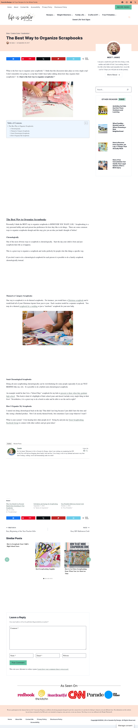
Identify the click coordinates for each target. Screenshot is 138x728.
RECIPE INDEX (123, 7)
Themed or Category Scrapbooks (20, 131)
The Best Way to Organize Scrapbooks (21, 126)
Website (66, 655)
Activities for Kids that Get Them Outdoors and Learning (119, 109)
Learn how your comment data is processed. (53, 669)
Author (9, 443)
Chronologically (15, 129)
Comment (14, 628)
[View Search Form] (129, 17)
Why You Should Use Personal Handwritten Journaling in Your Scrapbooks (15, 506)
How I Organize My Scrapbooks (20, 136)
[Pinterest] (131, 2)
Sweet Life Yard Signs (81, 20)
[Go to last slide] (7, 559)
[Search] (128, 89)
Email (39, 655)
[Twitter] (87, 450)
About (16, 7)
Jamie (13, 43)
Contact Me (24, 7)
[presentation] (47, 554)
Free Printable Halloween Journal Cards (72, 504)
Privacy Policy (47, 7)
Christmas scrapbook (75, 300)
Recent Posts (18, 443)
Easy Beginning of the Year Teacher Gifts (21, 529)
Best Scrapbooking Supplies (45, 569)
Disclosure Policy (60, 7)
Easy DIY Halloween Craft (80, 529)
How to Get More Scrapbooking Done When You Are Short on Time (76, 571)
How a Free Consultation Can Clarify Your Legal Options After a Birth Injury (119, 164)
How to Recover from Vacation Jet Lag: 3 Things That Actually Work (120, 145)
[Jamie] (11, 451)
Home (9, 7)
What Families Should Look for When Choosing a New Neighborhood (119, 127)
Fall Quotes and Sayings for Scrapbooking (46, 504)
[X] (135, 2)
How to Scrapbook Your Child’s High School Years (18, 545)
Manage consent (125, 725)
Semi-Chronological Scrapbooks (20, 133)
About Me (18, 719)
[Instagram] (126, 2)
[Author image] (7, 43)
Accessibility (35, 7)
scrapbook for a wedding (28, 306)
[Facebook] (122, 2)
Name (13, 655)
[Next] (88, 559)
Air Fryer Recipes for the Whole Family (24, 2)
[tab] (43, 578)
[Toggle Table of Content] (85, 123)
